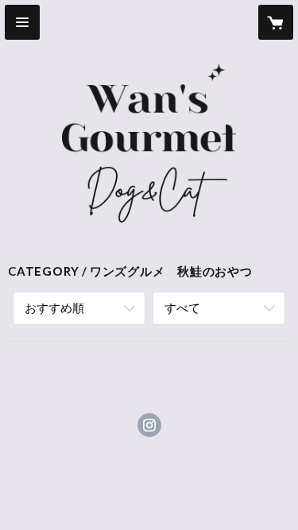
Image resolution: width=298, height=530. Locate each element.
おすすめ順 (54, 307)
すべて (182, 307)
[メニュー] (22, 22)
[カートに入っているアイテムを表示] (275, 22)
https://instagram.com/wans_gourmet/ (149, 425)
